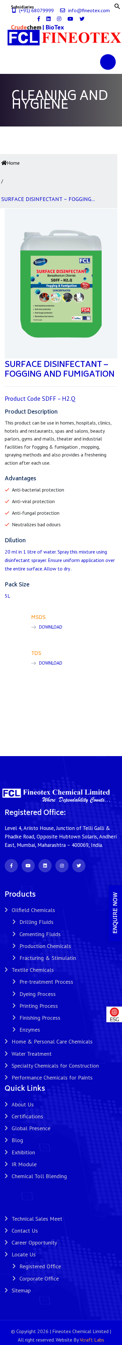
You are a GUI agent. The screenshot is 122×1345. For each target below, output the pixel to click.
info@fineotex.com (89, 10)
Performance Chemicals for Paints (52, 1077)
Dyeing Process (37, 993)
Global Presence (31, 1128)
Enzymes (29, 1029)
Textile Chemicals (33, 969)
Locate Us (24, 1254)
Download (50, 627)
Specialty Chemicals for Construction (55, 1065)
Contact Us (25, 1230)
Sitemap (21, 1290)
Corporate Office (39, 1278)
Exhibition (23, 1152)
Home (13, 163)
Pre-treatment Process (46, 981)
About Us (23, 1104)
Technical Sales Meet (37, 1218)
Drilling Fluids (36, 921)
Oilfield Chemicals (33, 910)
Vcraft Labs (92, 1340)
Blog (17, 1140)
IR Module (24, 1164)
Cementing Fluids (40, 934)
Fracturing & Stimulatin (47, 957)
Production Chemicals (45, 946)
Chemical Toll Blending (39, 1176)
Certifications (27, 1116)
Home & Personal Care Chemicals (52, 1041)
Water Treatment (32, 1053)
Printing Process (38, 1005)
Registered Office (40, 1266)
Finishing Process (39, 1017)
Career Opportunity (34, 1242)
